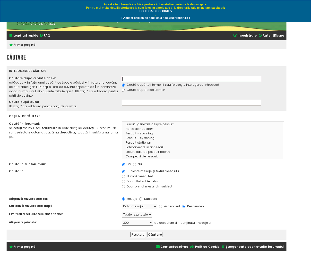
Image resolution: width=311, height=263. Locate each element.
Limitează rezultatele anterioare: (36, 214)
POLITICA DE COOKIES (155, 11)
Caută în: (17, 171)
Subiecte (150, 199)
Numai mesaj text (139, 176)
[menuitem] (44, 35)
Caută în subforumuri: (27, 164)
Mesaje (131, 199)
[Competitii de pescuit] (203, 156)
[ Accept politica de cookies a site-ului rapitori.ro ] (155, 18)
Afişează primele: (23, 222)
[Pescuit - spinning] (203, 133)
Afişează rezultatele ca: (28, 199)
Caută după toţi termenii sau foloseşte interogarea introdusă (172, 85)
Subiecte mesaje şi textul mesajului (153, 171)
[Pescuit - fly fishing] (203, 138)
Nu (139, 164)
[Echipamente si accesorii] (203, 147)
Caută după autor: (24, 102)
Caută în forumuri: (24, 124)
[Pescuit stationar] (203, 142)
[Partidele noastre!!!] (203, 129)
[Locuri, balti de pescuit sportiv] (203, 152)
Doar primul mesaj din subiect (149, 186)
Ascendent (171, 206)
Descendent (195, 206)
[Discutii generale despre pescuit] (203, 124)
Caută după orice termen (145, 90)
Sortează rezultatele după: (31, 206)
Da (128, 164)
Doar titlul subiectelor (142, 181)
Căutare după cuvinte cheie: (32, 78)
